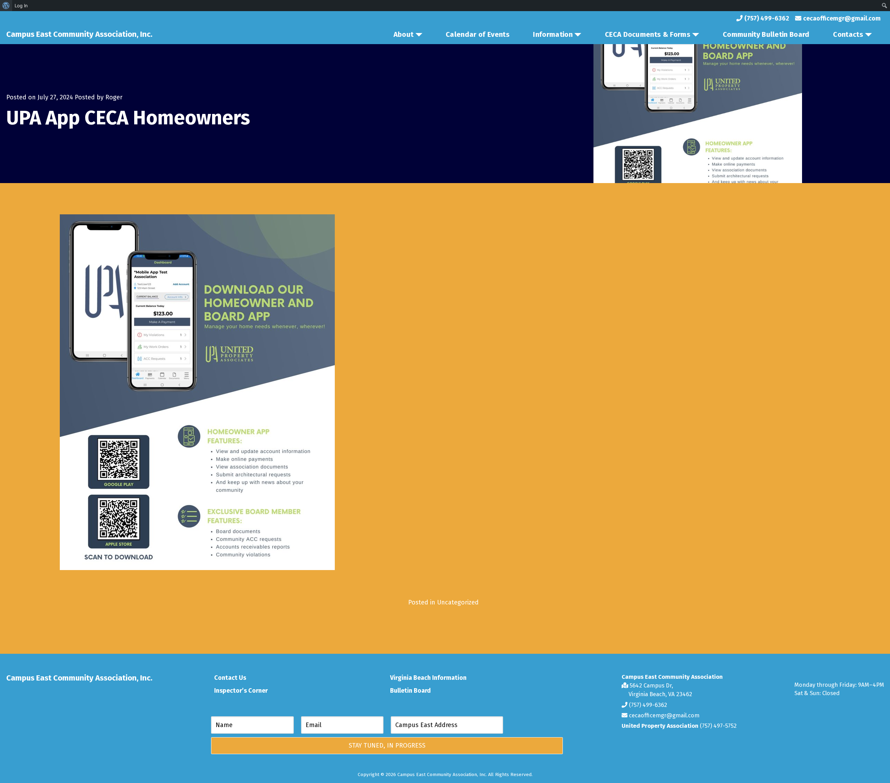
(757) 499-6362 (647, 704)
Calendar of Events (478, 34)
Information (553, 34)
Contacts (848, 34)
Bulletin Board (410, 690)
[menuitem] (6, 5)
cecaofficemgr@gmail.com (663, 715)
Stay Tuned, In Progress (387, 745)
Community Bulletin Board (766, 34)
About (404, 34)
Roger (113, 97)
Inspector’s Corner (241, 690)
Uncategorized (458, 602)
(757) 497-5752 (718, 725)
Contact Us (230, 678)
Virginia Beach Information (428, 678)
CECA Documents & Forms (647, 34)
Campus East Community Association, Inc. (79, 34)
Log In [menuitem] (21, 5)
